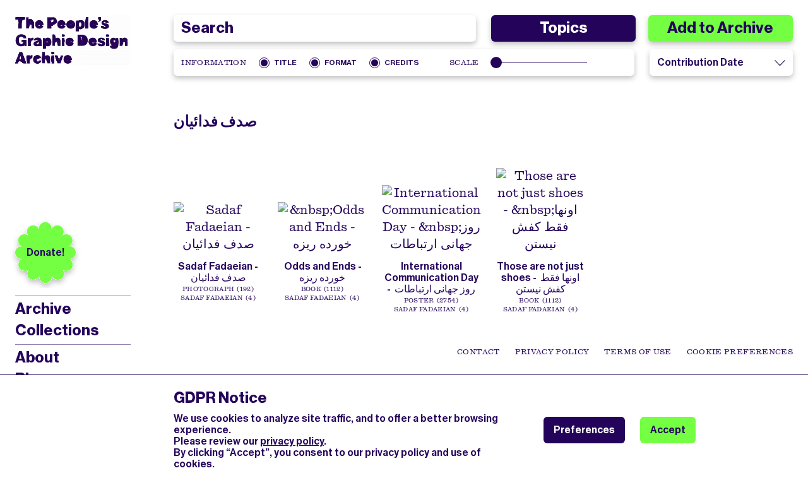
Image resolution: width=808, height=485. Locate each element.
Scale (464, 62)
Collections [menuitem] (56, 330)
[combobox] (324, 28)
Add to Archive (720, 28)
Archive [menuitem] (43, 309)
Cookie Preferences (740, 352)
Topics (563, 28)
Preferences (584, 430)
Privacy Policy (552, 352)
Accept (668, 430)
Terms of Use (637, 352)
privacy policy (292, 441)
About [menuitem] (37, 357)
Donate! (45, 252)
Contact (478, 352)
